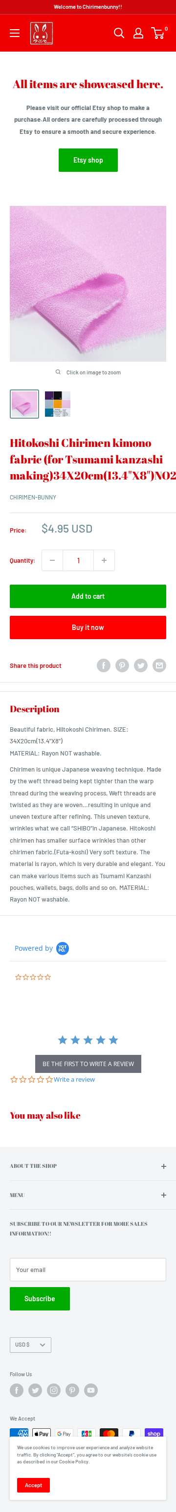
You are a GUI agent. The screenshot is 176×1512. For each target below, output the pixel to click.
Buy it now (88, 627)
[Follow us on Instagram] (54, 1390)
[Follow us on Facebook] (16, 1390)
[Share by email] (159, 665)
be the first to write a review (88, 1064)
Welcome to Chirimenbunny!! (88, 6)
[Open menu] (15, 33)
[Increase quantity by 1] (104, 560)
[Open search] (119, 33)
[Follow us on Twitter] (35, 1390)
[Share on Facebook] (103, 665)
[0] (158, 33)
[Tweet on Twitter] (141, 665)
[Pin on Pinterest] (122, 665)
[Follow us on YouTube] (91, 1390)
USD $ (22, 1344)
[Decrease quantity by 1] (52, 560)
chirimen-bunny (33, 497)
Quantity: (23, 560)
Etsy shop (88, 160)
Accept (33, 1485)
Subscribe (39, 1298)
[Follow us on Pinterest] (72, 1390)
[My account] (138, 33)
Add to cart (88, 596)
